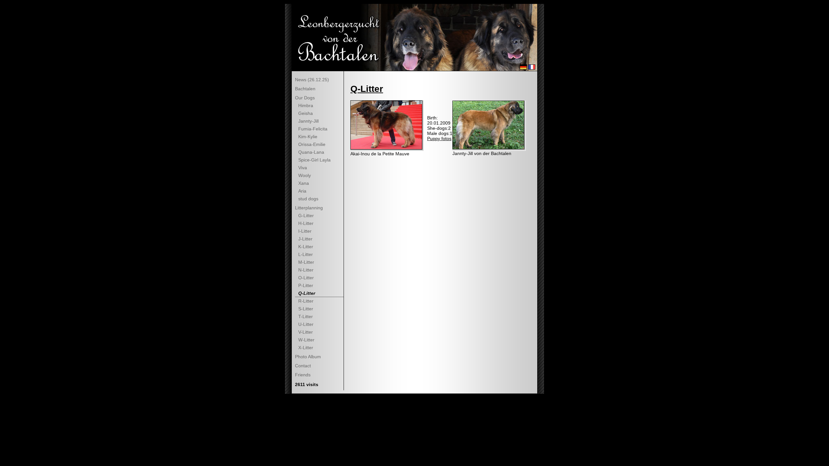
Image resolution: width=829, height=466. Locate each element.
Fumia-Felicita (312, 128)
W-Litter (306, 339)
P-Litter (305, 285)
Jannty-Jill (308, 121)
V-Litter (305, 332)
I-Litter (305, 231)
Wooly (304, 175)
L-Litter (305, 254)
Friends (303, 374)
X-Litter (305, 347)
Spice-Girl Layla (314, 159)
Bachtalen (305, 88)
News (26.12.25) (312, 79)
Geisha (305, 113)
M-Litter (306, 262)
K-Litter (305, 246)
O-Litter (306, 277)
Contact (303, 365)
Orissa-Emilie (311, 144)
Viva (302, 167)
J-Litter (305, 238)
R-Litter (305, 301)
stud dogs (308, 198)
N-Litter (305, 269)
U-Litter (305, 324)
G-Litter (306, 215)
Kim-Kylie (307, 136)
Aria (302, 191)
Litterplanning (309, 207)
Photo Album (308, 356)
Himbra (305, 105)
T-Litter (305, 316)
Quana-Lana (311, 152)
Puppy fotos (439, 138)
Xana (303, 183)
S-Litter (305, 308)
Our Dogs (305, 97)
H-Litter (305, 223)
